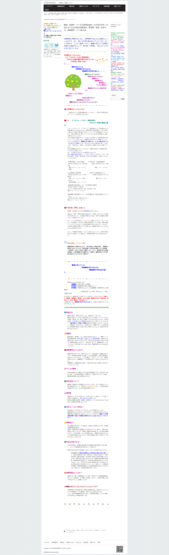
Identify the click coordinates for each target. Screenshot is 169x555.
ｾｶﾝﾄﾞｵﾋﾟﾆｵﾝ (96, 6)
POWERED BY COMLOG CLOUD (51, 552)
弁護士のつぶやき (83, 6)
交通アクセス (117, 6)
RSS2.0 (114, 95)
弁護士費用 (107, 6)
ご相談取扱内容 (61, 6)
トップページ (48, 6)
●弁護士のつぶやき (116, 24)
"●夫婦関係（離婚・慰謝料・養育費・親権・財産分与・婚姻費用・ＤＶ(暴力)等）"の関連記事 (85, 531)
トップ (45, 13)
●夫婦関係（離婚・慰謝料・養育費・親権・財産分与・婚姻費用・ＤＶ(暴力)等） (66, 13)
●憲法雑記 (113, 26)
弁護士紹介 (72, 6)
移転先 (47, 9)
